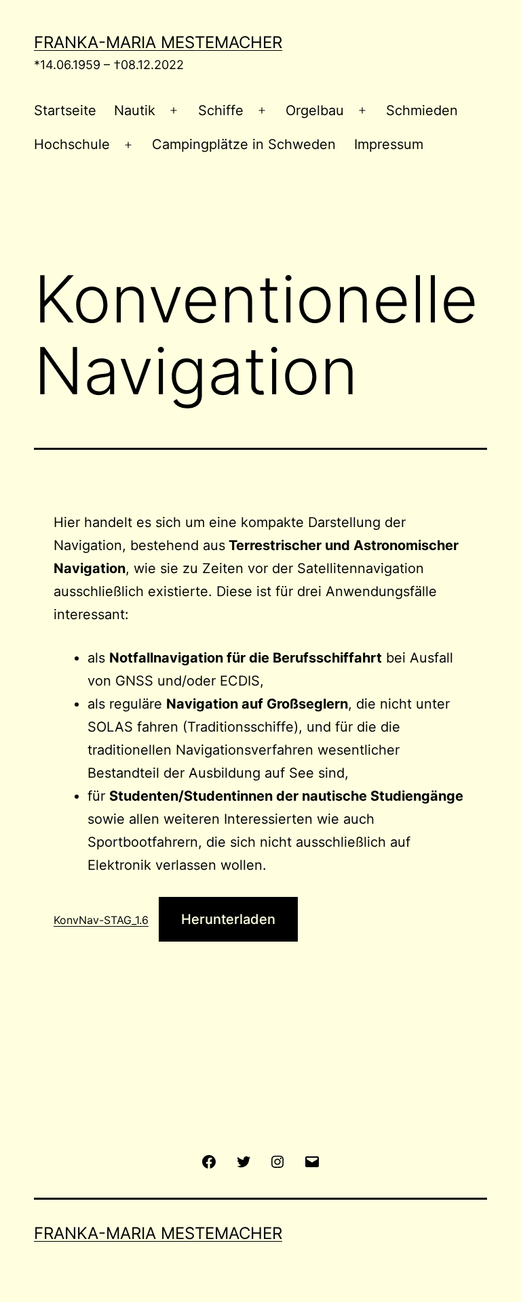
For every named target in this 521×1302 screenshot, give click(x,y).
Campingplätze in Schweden (244, 144)
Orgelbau (315, 110)
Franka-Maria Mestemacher (158, 42)
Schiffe (221, 110)
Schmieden (422, 110)
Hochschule (72, 144)
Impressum (388, 144)
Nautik (134, 110)
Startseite (65, 110)
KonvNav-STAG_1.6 (101, 920)
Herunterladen (228, 919)
